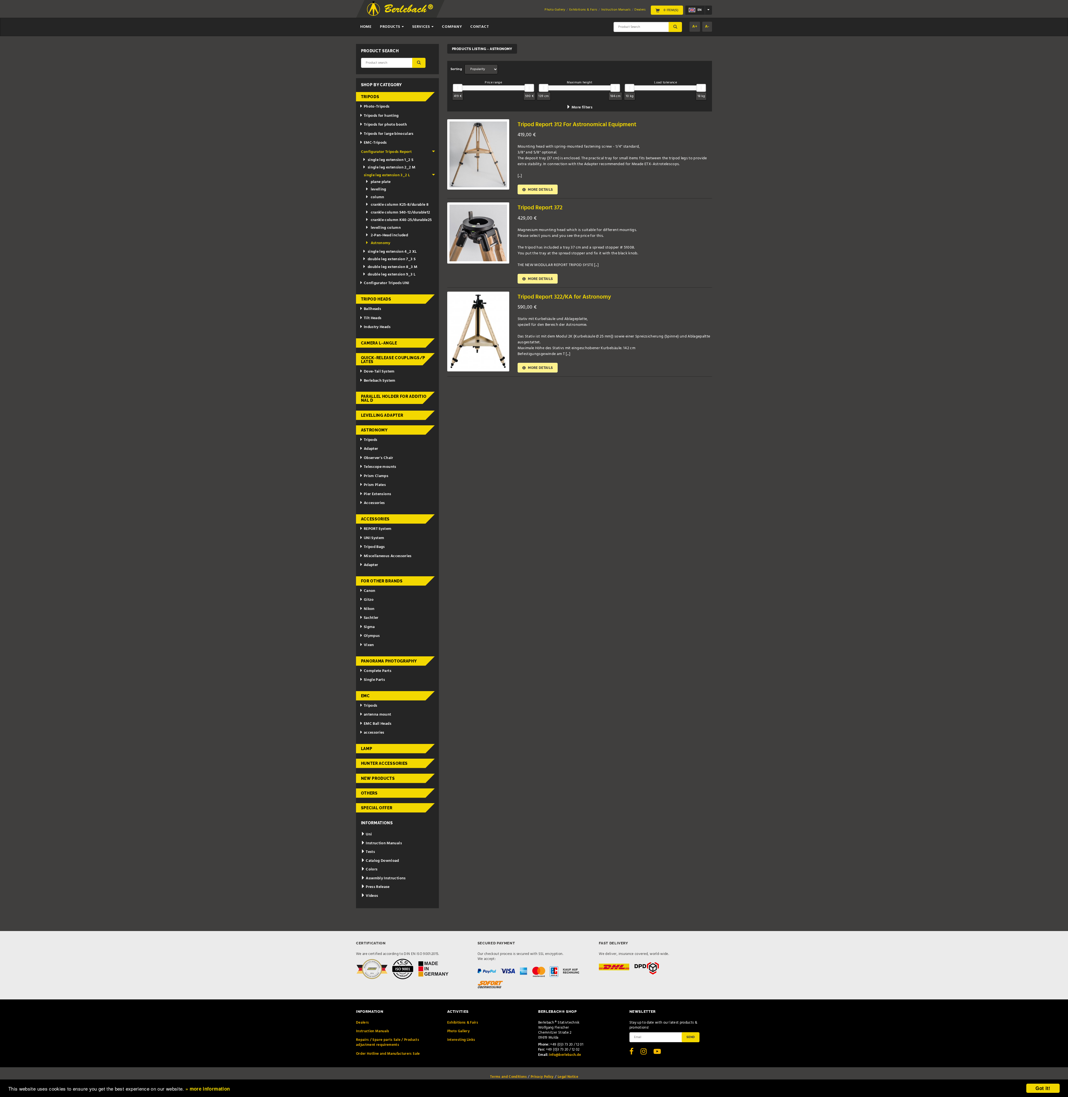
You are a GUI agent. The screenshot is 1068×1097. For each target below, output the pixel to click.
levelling (378, 189)
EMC (365, 696)
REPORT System (378, 529)
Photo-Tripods (377, 106)
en (699, 10)
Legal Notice (568, 1077)
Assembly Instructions (385, 878)
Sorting (456, 69)
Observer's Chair (378, 458)
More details (540, 189)
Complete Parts (377, 671)
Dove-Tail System (379, 371)
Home (366, 27)
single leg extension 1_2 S (390, 160)
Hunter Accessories (384, 763)
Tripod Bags (374, 547)
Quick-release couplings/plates (393, 360)
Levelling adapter (382, 415)
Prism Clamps (376, 476)
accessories (374, 732)
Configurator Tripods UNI (386, 283)
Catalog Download (382, 861)
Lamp (366, 748)
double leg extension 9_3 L (392, 274)
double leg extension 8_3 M (392, 267)
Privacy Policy (542, 1077)
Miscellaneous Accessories (388, 556)
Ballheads (372, 309)
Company (452, 27)
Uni (368, 834)
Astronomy (380, 243)
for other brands (382, 581)
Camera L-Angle (379, 343)
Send (690, 1037)
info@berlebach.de (565, 1055)
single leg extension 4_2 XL (392, 252)
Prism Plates (375, 485)
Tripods (370, 97)
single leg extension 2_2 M (391, 167)
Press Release (377, 887)
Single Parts (374, 680)
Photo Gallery (555, 10)
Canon (369, 591)
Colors (371, 869)
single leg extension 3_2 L (387, 175)
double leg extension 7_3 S (392, 259)
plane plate (381, 182)
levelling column (386, 228)
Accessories (374, 503)
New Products (378, 778)
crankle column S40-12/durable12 (400, 212)
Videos (371, 896)
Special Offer (376, 808)
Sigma (369, 627)
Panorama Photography (389, 661)
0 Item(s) (670, 10)
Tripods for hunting (381, 116)
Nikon (369, 609)
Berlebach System (379, 381)
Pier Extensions (377, 494)
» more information (208, 1088)
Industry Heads (377, 327)
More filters (581, 107)
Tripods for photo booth (385, 124)
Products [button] (390, 27)
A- (707, 26)
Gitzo (369, 600)
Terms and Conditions (508, 1077)
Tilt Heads (373, 318)
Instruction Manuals (616, 10)
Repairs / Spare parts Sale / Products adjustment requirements (387, 1042)
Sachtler (371, 618)
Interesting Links (461, 1040)
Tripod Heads (376, 299)
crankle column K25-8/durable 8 (400, 205)
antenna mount (377, 714)
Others (369, 793)
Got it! (1042, 1088)
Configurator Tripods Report (386, 152)
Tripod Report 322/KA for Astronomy (564, 297)
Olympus (372, 636)
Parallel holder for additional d (394, 398)
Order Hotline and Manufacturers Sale (388, 1054)
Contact (479, 27)
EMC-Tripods (375, 143)
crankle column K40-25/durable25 (401, 220)
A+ (694, 26)
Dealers (640, 10)
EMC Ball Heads (377, 724)
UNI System (374, 538)
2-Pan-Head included (389, 235)
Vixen (369, 645)
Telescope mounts (380, 467)
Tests (370, 852)
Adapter (371, 449)
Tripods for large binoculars (389, 134)
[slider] (458, 88)
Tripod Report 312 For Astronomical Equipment (577, 124)
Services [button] (421, 27)
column (377, 197)
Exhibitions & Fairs (583, 10)
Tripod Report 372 (540, 207)
